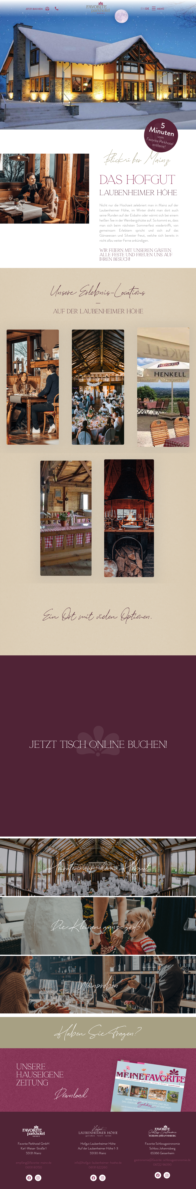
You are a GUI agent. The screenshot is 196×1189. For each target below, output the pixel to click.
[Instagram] (38, 1178)
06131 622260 (98, 1167)
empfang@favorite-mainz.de (33, 1162)
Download (71, 1094)
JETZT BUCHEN (34, 9)
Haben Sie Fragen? (98, 1032)
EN (143, 9)
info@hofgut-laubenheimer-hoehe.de (98, 1162)
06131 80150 (33, 1167)
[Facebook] (29, 1178)
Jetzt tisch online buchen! (98, 744)
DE (147, 9)
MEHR (21, 434)
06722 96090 (162, 1164)
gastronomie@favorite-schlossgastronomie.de (162, 1160)
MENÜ (160, 9)
